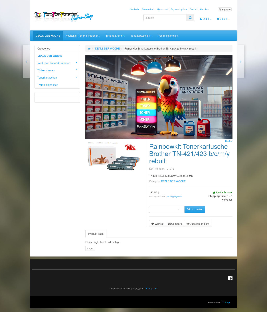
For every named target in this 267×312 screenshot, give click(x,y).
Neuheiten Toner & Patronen (82, 35)
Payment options (179, 9)
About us (204, 9)
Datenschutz (148, 9)
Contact (193, 9)
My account (162, 9)
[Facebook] (230, 277)
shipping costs (151, 288)
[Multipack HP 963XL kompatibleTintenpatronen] (26, 61)
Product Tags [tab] (96, 233)
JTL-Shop (225, 302)
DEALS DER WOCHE (48, 35)
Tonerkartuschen (140, 35)
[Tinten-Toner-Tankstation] (66, 16)
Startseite (134, 9)
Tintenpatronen (114, 35)
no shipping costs (174, 196)
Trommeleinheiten (167, 35)
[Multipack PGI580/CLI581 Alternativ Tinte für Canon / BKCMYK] (240, 61)
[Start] (89, 48)
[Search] (190, 17)
